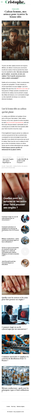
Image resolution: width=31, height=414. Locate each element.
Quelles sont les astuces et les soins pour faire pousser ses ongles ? (14, 203)
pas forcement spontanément (15, 122)
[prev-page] (23, 176)
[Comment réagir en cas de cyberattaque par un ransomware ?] (25, 218)
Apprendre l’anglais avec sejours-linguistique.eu (8, 160)
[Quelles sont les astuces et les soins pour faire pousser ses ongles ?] (15, 192)
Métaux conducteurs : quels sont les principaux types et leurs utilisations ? (10, 240)
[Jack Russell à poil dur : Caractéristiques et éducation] (25, 263)
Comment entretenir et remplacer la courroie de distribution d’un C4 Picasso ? (10, 229)
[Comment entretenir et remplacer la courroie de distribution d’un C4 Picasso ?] (25, 229)
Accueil (3, 166)
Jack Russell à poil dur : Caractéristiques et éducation (9, 263)
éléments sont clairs (22, 88)
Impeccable (15, 9)
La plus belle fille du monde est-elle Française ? (22, 160)
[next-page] (26, 176)
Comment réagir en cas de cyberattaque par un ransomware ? (10, 218)
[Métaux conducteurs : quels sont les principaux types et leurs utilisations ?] (25, 240)
